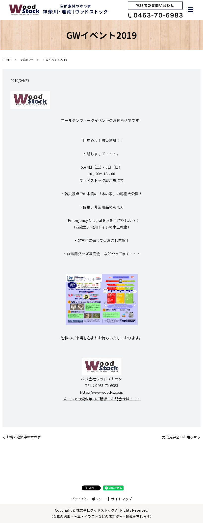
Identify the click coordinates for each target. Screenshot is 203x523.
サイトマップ (121, 498)
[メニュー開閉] (190, 9)
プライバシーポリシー (88, 498)
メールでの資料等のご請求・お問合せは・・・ (102, 398)
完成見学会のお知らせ (179, 437)
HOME (6, 60)
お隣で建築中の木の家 (23, 437)
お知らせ (27, 60)
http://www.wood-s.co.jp (101, 392)
